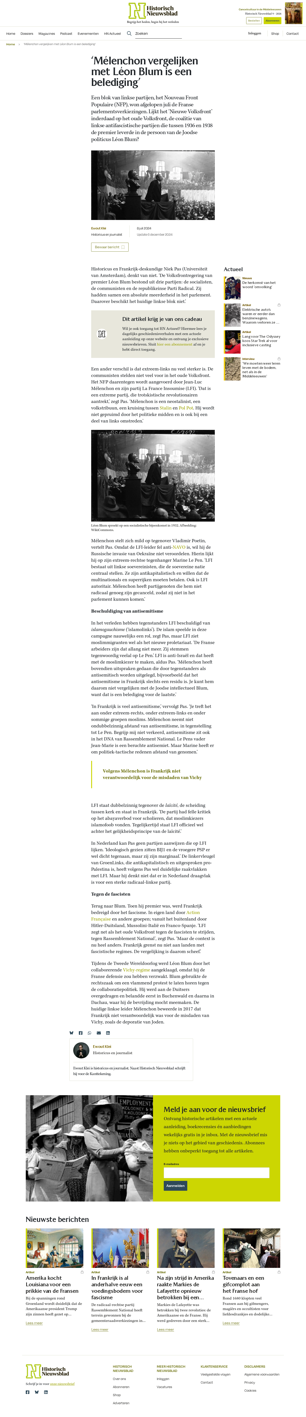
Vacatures (164, 1387)
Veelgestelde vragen (216, 1374)
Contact (293, 33)
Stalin (166, 408)
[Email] (99, 1033)
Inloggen (163, 1379)
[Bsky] (37, 1392)
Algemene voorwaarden (262, 1374)
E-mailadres (171, 1164)
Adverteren (121, 1403)
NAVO (180, 547)
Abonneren (272, 20)
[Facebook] (80, 1033)
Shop (275, 33)
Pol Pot (186, 408)
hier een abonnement (174, 344)
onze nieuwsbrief (62, 1384)
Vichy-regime (136, 970)
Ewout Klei (98, 228)
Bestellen (254, 20)
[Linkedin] (108, 1033)
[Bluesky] (71, 1033)
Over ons (119, 1379)
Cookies (250, 1390)
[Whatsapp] (89, 1033)
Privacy (249, 1382)
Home (10, 44)
